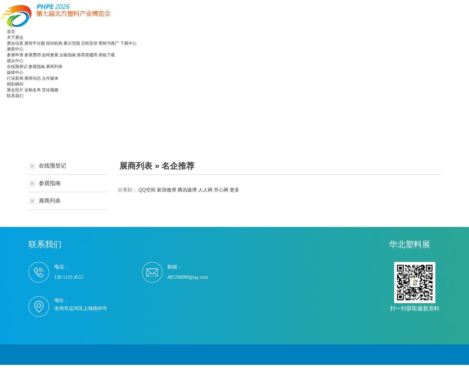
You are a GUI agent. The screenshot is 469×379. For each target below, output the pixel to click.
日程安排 (89, 43)
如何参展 (50, 55)
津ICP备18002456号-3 (172, 368)
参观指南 (36, 66)
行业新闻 (15, 78)
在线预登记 (17, 66)
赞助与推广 (109, 43)
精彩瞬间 (15, 84)
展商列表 (54, 66)
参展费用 (32, 55)
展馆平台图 (34, 43)
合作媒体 (50, 78)
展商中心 (15, 49)
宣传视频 (50, 90)
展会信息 (15, 43)
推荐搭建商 (87, 55)
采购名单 (32, 90)
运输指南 (67, 55)
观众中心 (15, 60)
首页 (11, 31)
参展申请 (15, 55)
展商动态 (32, 78)
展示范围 (72, 43)
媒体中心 (15, 72)
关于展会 (15, 37)
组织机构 (54, 43)
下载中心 (128, 43)
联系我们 (15, 95)
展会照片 (15, 90)
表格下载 (107, 55)
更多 (234, 190)
